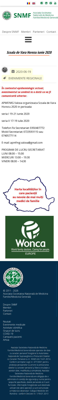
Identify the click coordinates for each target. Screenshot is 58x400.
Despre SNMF (10, 304)
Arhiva (6, 339)
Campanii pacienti (12, 336)
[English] (33, 3)
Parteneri (7, 310)
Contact (7, 313)
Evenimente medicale (14, 324)
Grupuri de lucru (11, 330)
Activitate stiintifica (12, 327)
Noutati (7, 321)
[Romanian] (28, 3)
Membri (7, 307)
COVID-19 (8, 333)
